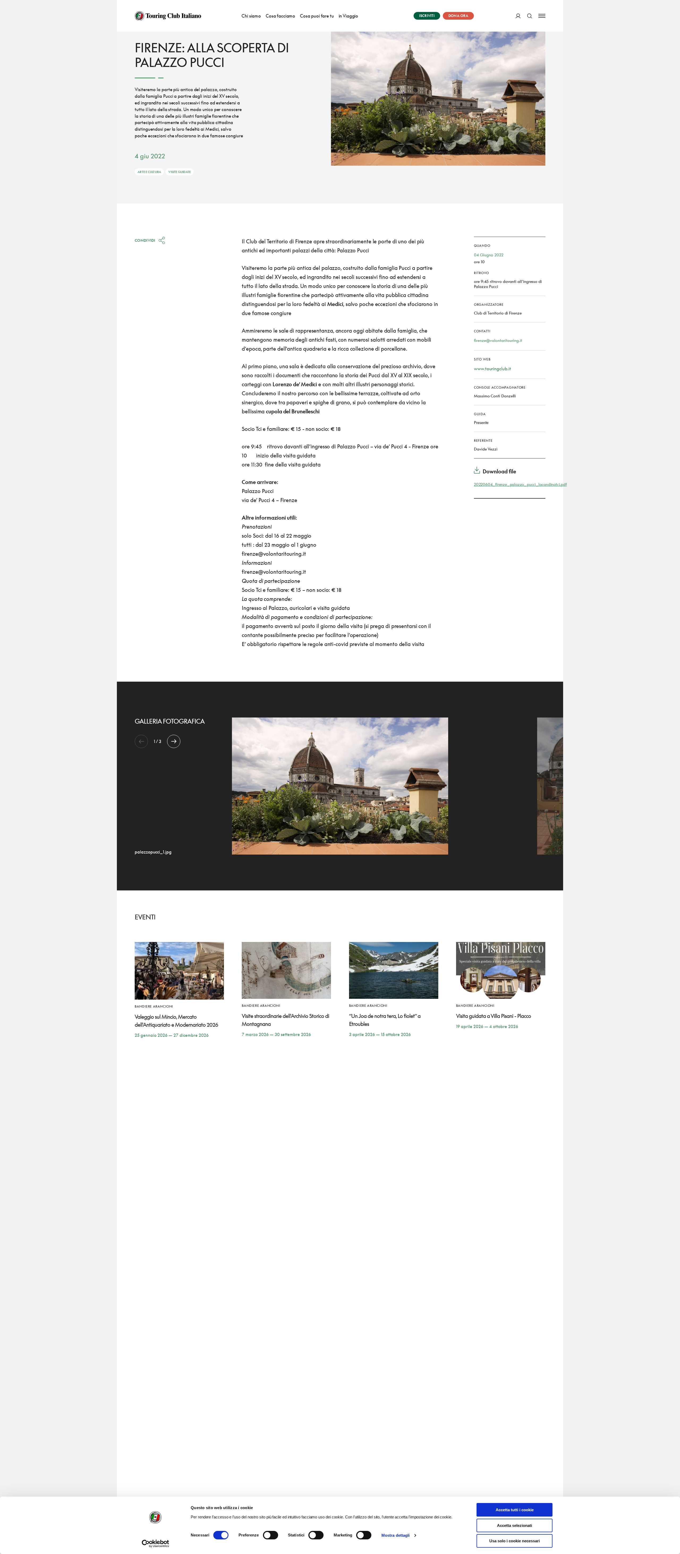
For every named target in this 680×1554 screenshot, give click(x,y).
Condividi (145, 240)
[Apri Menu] (541, 15)
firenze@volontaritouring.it (498, 340)
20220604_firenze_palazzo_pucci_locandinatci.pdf (520, 484)
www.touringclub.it (492, 368)
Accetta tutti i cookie (515, 1510)
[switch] (270, 1535)
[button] (173, 741)
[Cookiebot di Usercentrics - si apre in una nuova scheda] (155, 1544)
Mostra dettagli (395, 1535)
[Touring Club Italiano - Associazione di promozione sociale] (168, 16)
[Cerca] (529, 15)
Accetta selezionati (514, 1525)
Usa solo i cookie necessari (514, 1541)
